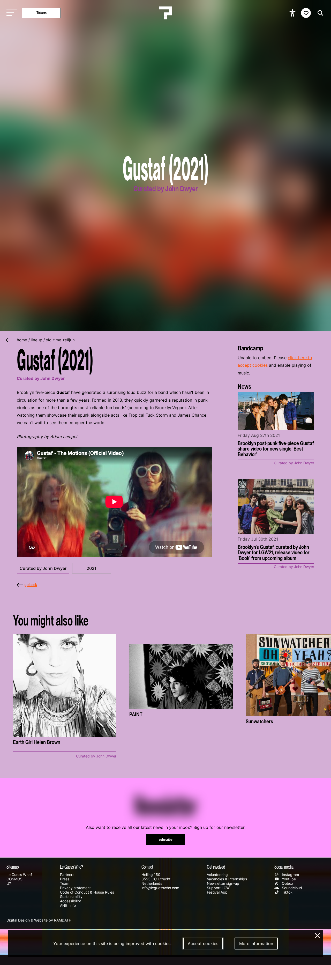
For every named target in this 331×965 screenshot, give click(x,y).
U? (8, 883)
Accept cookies (203, 943)
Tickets (41, 13)
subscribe (165, 839)
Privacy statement (75, 888)
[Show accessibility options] (293, 13)
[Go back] (10, 340)
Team (64, 883)
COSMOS (14, 879)
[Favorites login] (306, 13)
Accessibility (70, 901)
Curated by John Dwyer (43, 568)
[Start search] (319, 13)
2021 (91, 568)
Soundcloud (291, 888)
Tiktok (286, 892)
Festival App (217, 892)
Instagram (290, 874)
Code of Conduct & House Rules (87, 892)
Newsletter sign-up (223, 883)
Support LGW (218, 888)
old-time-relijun (60, 340)
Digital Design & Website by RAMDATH (38, 920)
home (22, 340)
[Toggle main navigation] (10, 13)
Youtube (288, 879)
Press (64, 879)
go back (31, 584)
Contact (147, 866)
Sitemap (12, 866)
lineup (36, 340)
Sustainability (71, 896)
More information (256, 943)
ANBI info (68, 905)
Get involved (216, 866)
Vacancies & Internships (227, 879)
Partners (67, 874)
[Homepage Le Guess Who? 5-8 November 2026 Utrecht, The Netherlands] (165, 12)
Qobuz (287, 883)
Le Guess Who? (19, 874)
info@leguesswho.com (160, 888)
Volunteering (217, 874)
